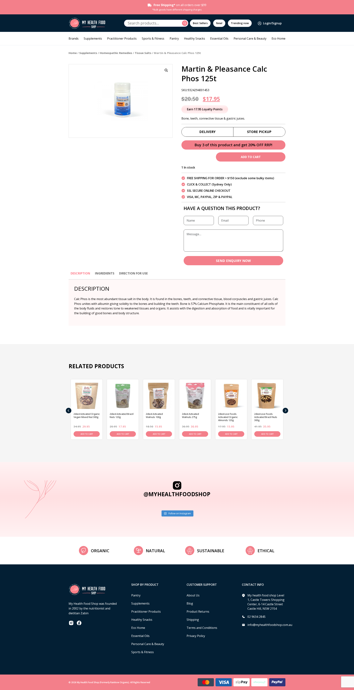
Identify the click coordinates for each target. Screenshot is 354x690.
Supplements (93, 38)
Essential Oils (219, 38)
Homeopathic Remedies (116, 53)
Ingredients (104, 273)
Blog (190, 603)
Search (185, 23)
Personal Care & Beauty (250, 38)
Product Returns (198, 612)
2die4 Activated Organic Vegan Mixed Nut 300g (87, 415)
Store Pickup (259, 131)
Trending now (240, 23)
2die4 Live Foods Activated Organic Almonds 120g (228, 417)
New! (219, 23)
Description (80, 273)
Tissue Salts (143, 53)
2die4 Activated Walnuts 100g (154, 415)
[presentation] (68, 410)
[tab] (80, 275)
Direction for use (133, 273)
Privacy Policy (196, 636)
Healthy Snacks (194, 38)
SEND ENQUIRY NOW (233, 260)
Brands (74, 38)
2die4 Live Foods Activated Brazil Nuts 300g (265, 417)
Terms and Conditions (202, 628)
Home (73, 53)
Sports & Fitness (153, 38)
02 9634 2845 (256, 617)
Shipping (193, 620)
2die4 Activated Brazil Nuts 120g (121, 415)
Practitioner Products (122, 38)
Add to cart (251, 157)
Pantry (174, 38)
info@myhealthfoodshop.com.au (269, 625)
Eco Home (278, 38)
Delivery (207, 131)
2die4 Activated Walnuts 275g (190, 415)
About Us (193, 595)
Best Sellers (200, 23)
